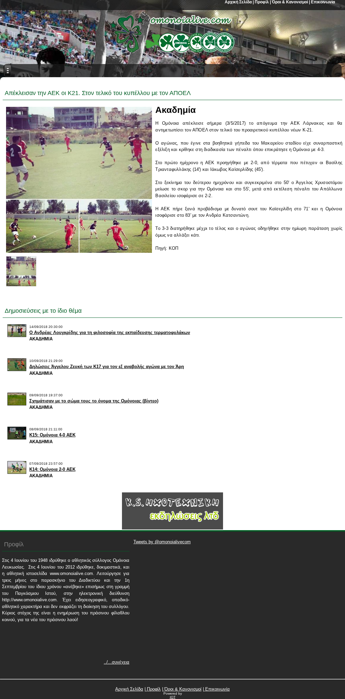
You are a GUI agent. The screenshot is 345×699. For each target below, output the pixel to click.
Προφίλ (153, 689)
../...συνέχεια (116, 662)
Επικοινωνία (217, 689)
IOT (173, 697)
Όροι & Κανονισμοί (182, 689)
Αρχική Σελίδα (129, 689)
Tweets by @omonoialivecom (162, 541)
